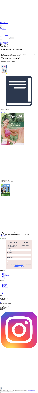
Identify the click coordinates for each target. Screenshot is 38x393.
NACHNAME (9, 252)
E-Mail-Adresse (10, 257)
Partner (3, 292)
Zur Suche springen (12, 0)
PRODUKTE (2, 22)
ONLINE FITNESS (3, 43)
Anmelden (2, 28)
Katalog (3, 278)
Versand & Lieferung (5, 275)
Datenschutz (4, 286)
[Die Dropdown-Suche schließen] (13, 38)
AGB (3, 283)
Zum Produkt (3, 112)
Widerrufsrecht (4, 284)
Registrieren (4, 29)
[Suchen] (11, 38)
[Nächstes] (2, 236)
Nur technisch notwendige (4, 391)
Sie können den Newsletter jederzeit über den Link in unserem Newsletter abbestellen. (19, 264)
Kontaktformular (3, 302)
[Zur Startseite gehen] (19, 21)
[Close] (1, 387)
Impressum (4, 285)
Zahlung (3, 277)
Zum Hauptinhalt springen (4, 0)
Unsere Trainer (4, 293)
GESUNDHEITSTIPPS (4, 23)
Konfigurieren (11, 391)
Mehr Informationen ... (31, 390)
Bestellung (4, 274)
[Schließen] (0, 392)
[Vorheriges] (1, 236)
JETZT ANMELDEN (19, 266)
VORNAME (9, 248)
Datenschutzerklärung (13, 262)
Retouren (3, 276)
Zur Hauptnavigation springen (20, 0)
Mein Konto (4, 273)
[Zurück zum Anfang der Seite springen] (1, 389)
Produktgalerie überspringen (5, 64)
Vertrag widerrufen (5, 287)
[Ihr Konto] (1, 26)
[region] (19, 150)
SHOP (2, 41)
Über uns (3, 291)
